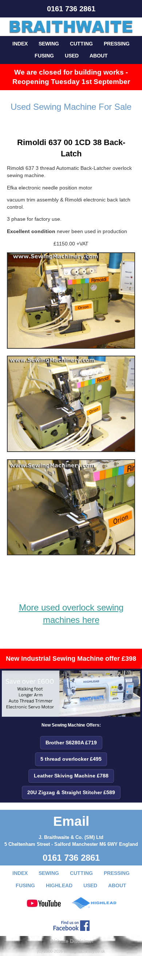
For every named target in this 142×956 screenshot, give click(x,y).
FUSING (44, 56)
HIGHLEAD (59, 885)
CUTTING (81, 44)
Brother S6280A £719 (71, 742)
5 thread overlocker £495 (71, 759)
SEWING (49, 44)
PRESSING (117, 44)
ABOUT (99, 56)
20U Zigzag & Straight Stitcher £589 (71, 792)
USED (72, 56)
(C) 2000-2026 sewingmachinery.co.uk (71, 951)
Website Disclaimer (72, 941)
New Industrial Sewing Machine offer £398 (71, 658)
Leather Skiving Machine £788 (71, 776)
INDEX (20, 44)
